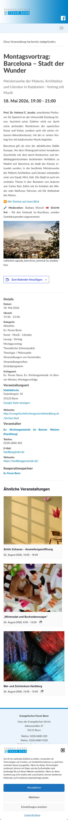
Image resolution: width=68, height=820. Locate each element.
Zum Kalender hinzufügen (27, 279)
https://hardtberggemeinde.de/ (21, 461)
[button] (63, 750)
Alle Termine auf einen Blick (23, 201)
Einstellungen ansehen (34, 807)
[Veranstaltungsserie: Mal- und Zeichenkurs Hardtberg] (42, 691)
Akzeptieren (34, 787)
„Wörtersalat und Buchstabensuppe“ (26, 616)
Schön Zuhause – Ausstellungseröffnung (28, 549)
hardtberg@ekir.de (13, 452)
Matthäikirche (11, 390)
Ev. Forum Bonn (11, 473)
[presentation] (33, 520)
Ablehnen (34, 797)
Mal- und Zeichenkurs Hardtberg (23, 686)
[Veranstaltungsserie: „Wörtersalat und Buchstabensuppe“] (40, 622)
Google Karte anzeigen (16, 403)
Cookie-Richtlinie (32, 815)
